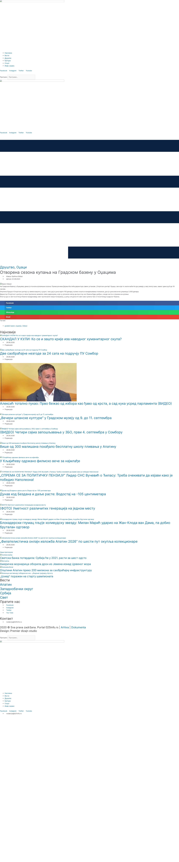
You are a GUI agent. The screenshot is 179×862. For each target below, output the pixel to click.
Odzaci (24, 326)
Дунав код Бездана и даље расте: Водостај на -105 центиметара (53, 494)
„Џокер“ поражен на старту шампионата (26, 576)
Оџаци (21, 267)
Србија (5, 593)
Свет (4, 597)
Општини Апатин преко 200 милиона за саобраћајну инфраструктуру (46, 570)
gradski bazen (10, 326)
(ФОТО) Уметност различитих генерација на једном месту (47, 508)
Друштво (7, 267)
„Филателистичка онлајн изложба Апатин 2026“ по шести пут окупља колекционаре (69, 541)
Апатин (6, 584)
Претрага (3, 77)
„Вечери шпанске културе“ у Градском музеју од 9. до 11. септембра (56, 418)
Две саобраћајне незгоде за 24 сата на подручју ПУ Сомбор (49, 353)
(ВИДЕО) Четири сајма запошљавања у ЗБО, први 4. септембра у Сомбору (61, 432)
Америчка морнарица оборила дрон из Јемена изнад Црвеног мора (45, 564)
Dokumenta (78, 627)
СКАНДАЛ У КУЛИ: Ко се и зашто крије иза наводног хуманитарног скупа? (61, 339)
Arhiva (65, 627)
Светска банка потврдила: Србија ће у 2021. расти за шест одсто (43, 557)
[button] (89, 73)
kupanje (19, 326)
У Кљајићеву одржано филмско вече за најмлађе (40, 461)
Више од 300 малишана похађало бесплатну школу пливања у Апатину (58, 447)
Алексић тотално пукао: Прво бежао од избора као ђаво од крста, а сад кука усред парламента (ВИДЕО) (86, 403)
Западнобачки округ (16, 589)
